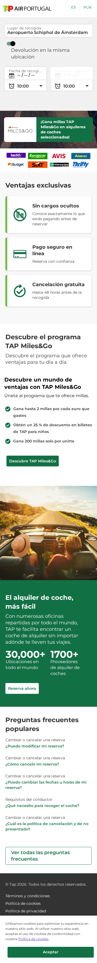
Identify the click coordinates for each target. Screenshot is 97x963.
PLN (87, 7)
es (73, 7)
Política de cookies (33, 939)
